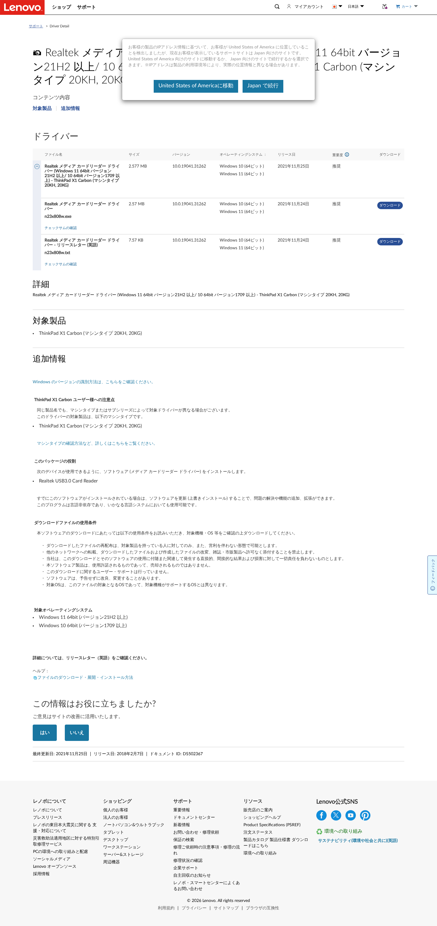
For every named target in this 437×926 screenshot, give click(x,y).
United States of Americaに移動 (195, 86)
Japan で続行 (263, 86)
